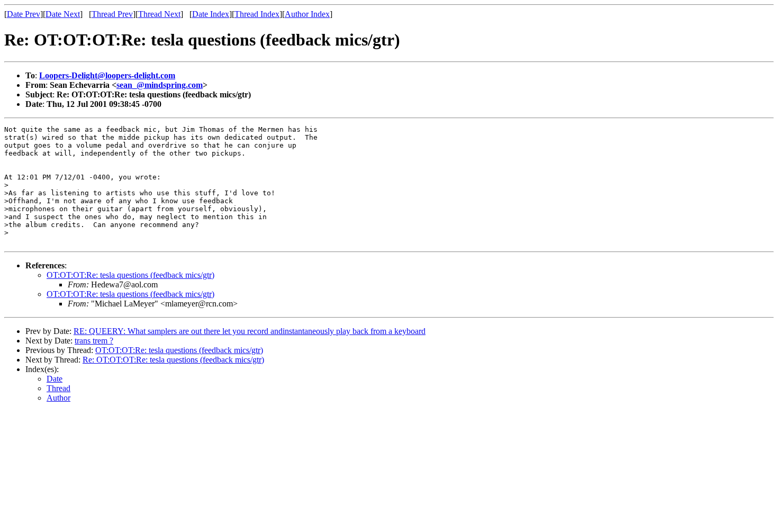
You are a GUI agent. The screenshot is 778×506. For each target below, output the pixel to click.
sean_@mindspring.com (159, 84)
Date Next (63, 14)
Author (58, 397)
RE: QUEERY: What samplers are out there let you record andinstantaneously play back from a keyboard (250, 331)
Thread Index (256, 14)
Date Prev (23, 14)
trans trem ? (94, 340)
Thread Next (159, 14)
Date (54, 378)
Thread (58, 388)
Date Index (210, 14)
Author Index (307, 14)
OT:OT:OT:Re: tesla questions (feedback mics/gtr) (130, 274)
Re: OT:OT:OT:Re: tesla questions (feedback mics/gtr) (173, 359)
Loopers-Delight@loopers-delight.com (107, 75)
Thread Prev (112, 14)
